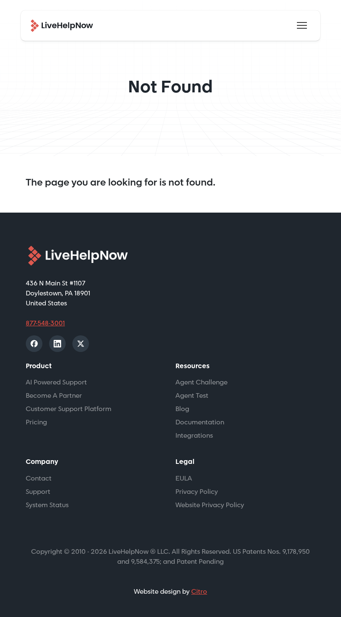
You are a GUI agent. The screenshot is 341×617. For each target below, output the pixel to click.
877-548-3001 (45, 323)
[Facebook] (34, 343)
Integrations (194, 435)
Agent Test (191, 396)
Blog (182, 409)
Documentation (199, 422)
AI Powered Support (56, 382)
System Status (47, 505)
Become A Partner (54, 396)
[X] (80, 343)
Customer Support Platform (68, 409)
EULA (183, 478)
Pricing (36, 422)
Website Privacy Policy (209, 505)
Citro (199, 591)
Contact (39, 478)
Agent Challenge (201, 382)
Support (38, 492)
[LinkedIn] (57, 343)
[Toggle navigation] (302, 25)
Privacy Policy (196, 492)
